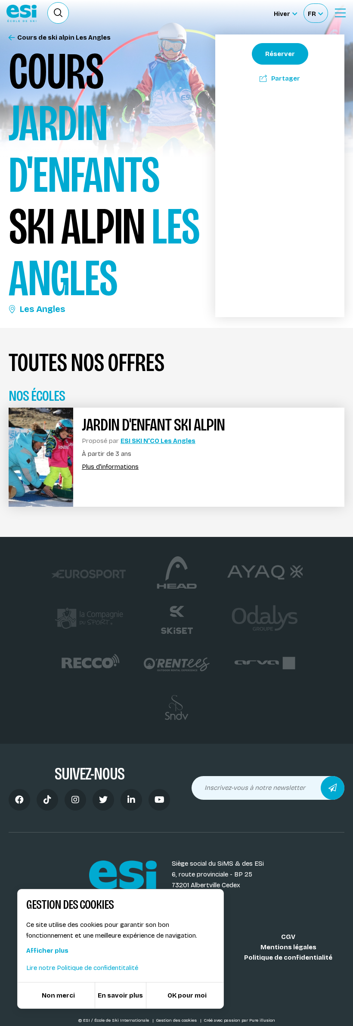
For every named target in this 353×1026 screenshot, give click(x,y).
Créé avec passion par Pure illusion (239, 1020)
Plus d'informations (110, 467)
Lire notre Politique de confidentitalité (82, 968)
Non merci (58, 995)
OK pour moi (187, 995)
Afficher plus (47, 950)
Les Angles (42, 309)
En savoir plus (120, 995)
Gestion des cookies (177, 1020)
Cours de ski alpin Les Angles (64, 37)
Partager (285, 78)
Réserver (280, 54)
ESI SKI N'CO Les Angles (158, 441)
